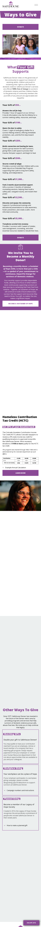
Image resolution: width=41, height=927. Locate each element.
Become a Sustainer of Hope (20, 304)
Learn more (21, 473)
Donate (20, 27)
